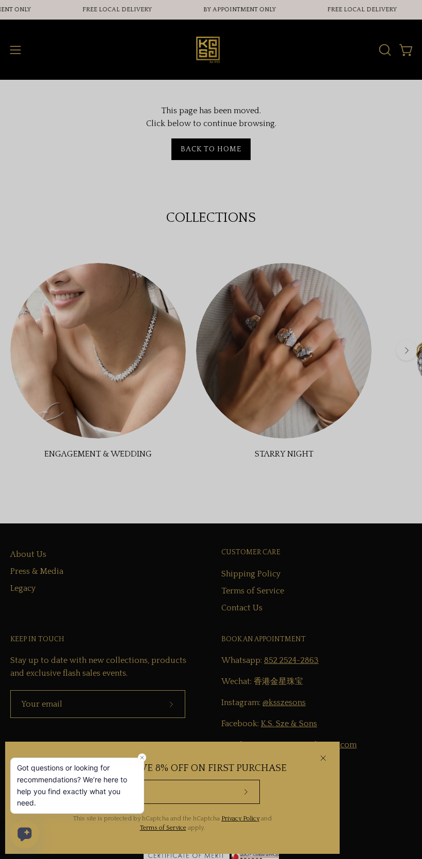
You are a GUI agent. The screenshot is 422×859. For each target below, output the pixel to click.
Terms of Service (163, 828)
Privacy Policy (240, 818)
